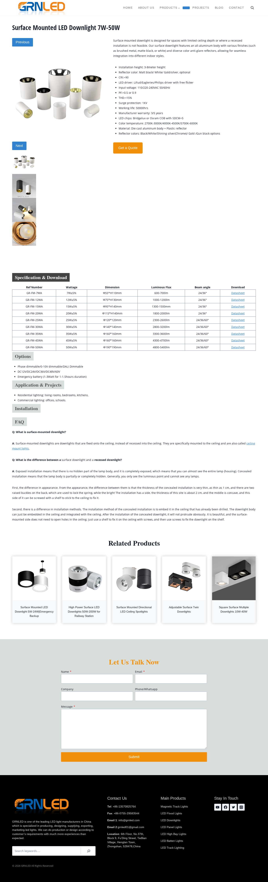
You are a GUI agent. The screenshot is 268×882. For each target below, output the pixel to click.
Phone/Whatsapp (146, 689)
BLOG (219, 7)
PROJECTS (200, 7)
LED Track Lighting (172, 847)
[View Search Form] (252, 7)
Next (19, 146)
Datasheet (238, 293)
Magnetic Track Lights (174, 806)
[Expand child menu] (186, 7)
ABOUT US (146, 7)
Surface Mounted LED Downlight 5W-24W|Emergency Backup (34, 611)
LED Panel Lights (171, 827)
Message (68, 706)
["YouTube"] (217, 807)
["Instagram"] (241, 807)
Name (66, 672)
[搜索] (89, 851)
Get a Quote (128, 148)
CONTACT (236, 7)
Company (67, 689)
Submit (134, 757)
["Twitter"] (233, 807)
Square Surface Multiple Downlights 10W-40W (234, 609)
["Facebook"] (225, 807)
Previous (22, 42)
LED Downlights (170, 820)
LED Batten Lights (172, 840)
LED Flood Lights (171, 813)
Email (140, 672)
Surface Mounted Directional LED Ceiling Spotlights (134, 609)
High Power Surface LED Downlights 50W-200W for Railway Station (84, 611)
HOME (128, 7)
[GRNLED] (41, 8)
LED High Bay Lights (173, 834)
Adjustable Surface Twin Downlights (184, 609)
